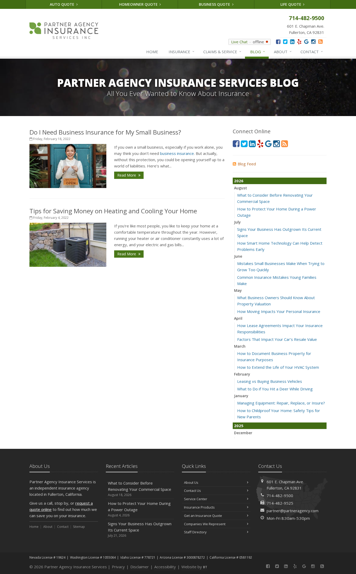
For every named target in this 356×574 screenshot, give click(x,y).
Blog (257, 51)
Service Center (195, 499)
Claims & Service (222, 51)
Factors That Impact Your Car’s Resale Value (277, 339)
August (240, 187)
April (238, 318)
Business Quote (215, 4)
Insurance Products (199, 507)
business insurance (177, 153)
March (239, 346)
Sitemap (79, 526)
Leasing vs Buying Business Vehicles (269, 381)
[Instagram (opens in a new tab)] (313, 41)
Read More (127, 175)
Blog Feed (247, 163)
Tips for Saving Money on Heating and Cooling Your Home (113, 211)
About (283, 51)
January (241, 395)
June (238, 256)
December (243, 432)
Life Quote (291, 4)
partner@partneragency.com (292, 510)
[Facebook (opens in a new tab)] (278, 41)
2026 (238, 180)
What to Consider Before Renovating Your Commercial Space (139, 488)
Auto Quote (62, 4)
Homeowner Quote (139, 4)
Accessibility (165, 566)
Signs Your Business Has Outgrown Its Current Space (139, 529)
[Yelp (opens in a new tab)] (299, 41)
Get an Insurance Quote (203, 515)
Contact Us (192, 490)
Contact (311, 51)
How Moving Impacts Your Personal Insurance (278, 311)
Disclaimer (139, 566)
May (238, 290)
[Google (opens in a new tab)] (306, 41)
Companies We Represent (204, 524)
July (237, 222)
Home (152, 51)
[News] (320, 41)
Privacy (118, 566)
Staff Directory (195, 532)
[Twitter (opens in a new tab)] (285, 41)
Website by (194, 566)
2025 (238, 425)
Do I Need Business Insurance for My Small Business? (105, 132)
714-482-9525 (280, 503)
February (242, 374)
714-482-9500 (280, 495)
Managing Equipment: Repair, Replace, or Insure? (281, 403)
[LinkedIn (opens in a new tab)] (292, 41)
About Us (191, 482)
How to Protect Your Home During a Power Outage (139, 509)
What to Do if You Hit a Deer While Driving (275, 388)
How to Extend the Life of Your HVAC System (278, 367)
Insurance (181, 51)
